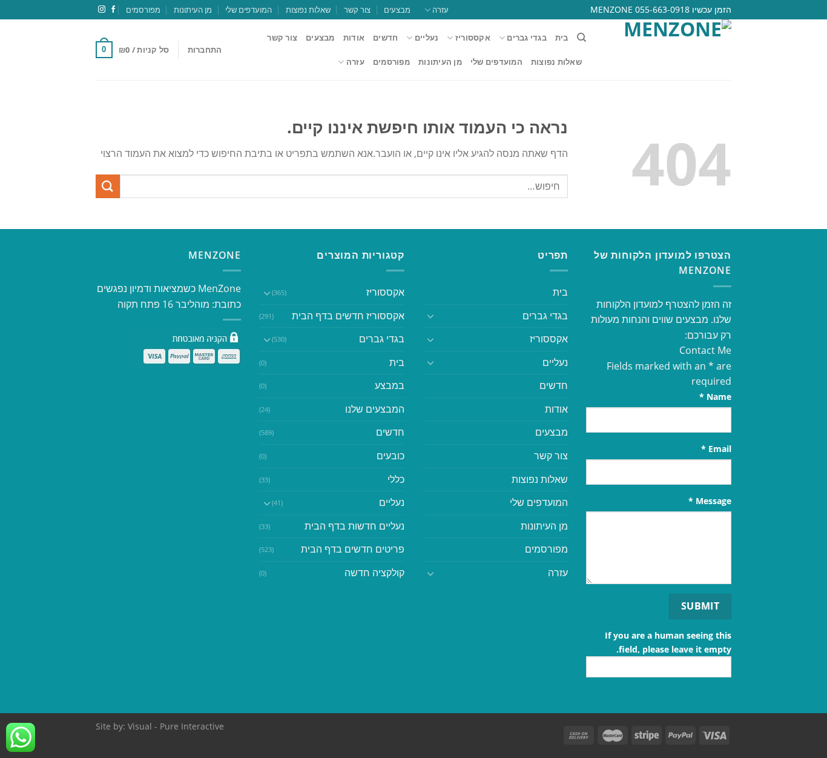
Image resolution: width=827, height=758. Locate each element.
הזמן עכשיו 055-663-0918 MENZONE (660, 9)
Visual (140, 726)
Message (709, 501)
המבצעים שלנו (374, 409)
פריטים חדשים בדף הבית (352, 549)
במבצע (389, 385)
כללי (395, 479)
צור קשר (357, 9)
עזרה (440, 9)
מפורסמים (143, 9)
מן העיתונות (193, 9)
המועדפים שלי (248, 9)
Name (715, 396)
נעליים (426, 37)
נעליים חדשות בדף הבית (354, 526)
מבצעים (397, 9)
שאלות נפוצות (308, 9)
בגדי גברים (381, 338)
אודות (353, 37)
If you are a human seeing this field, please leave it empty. (668, 642)
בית (561, 37)
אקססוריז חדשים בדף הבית (348, 315)
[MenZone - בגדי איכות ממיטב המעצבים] (667, 49)
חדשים (385, 37)
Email (716, 448)
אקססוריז (472, 37)
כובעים (390, 455)
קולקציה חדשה (374, 572)
